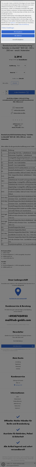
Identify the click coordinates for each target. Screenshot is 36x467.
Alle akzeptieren (18, 32)
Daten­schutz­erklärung (24, 24)
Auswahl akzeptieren (18, 39)
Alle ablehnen (18, 36)
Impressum (12, 22)
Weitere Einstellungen (8, 28)
